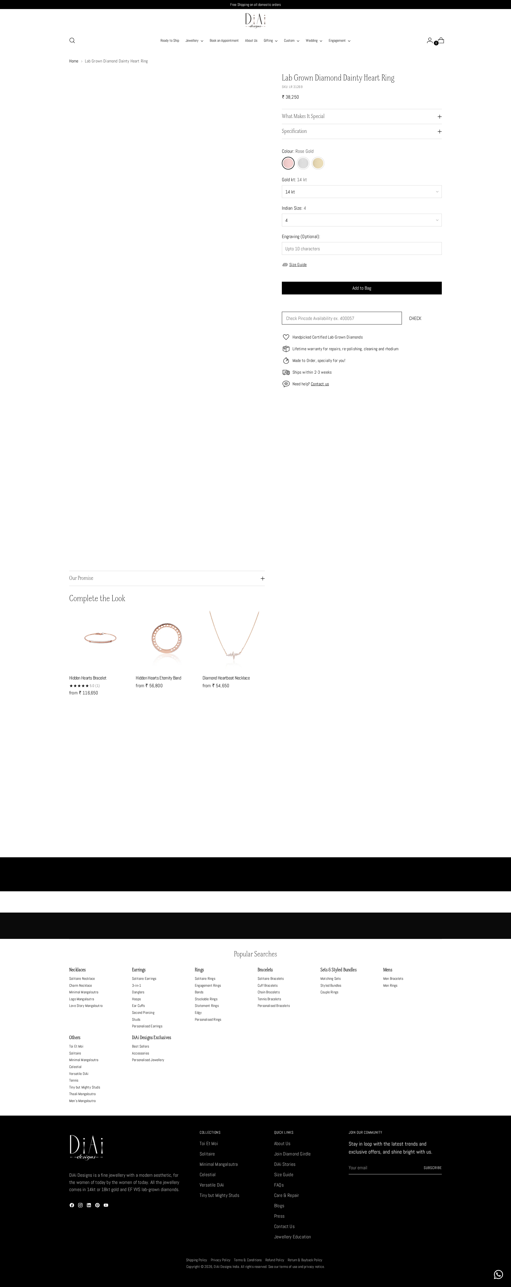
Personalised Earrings (147, 1026)
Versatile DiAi (79, 1073)
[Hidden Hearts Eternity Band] (167, 639)
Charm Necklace (80, 985)
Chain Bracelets (269, 992)
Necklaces (77, 970)
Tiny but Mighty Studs (84, 1087)
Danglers (138, 992)
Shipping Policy (196, 1260)
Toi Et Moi (76, 1046)
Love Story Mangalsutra (85, 1005)
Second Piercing (143, 1012)
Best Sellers (140, 1046)
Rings (199, 970)
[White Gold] (303, 163)
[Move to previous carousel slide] (425, 732)
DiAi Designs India (226, 1266)
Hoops (136, 999)
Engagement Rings (208, 985)
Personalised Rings (208, 1019)
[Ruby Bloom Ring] (209, 797)
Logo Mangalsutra (81, 999)
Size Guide (298, 264)
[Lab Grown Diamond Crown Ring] (302, 797)
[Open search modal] (72, 40)
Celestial (75, 1066)
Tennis (73, 1080)
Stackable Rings (206, 999)
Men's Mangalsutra (82, 1100)
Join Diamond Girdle (292, 1154)
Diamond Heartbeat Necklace (226, 678)
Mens (387, 970)
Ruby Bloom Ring (209, 852)
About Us (282, 1143)
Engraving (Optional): (301, 236)
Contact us (320, 384)
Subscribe (433, 1167)
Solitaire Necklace (82, 978)
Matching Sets (330, 978)
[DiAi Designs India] (255, 20)
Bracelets (265, 970)
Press (279, 1216)
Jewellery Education (292, 1237)
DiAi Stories (284, 1164)
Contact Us (284, 1226)
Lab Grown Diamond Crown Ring (302, 852)
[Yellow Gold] (318, 163)
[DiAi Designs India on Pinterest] (98, 1206)
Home (74, 61)
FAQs (279, 1185)
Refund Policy (274, 1260)
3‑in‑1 (136, 985)
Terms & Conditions (248, 1260)
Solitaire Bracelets (271, 978)
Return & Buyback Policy (305, 1260)
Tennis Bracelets (269, 999)
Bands (199, 992)
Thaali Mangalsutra (82, 1093)
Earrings (139, 970)
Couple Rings (329, 992)
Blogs (279, 1205)
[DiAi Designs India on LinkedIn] (89, 1206)
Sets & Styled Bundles (338, 970)
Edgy (198, 1012)
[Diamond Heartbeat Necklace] (234, 639)
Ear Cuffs (138, 1005)
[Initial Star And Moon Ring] (115, 797)
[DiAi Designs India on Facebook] (72, 1206)
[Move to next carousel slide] (437, 732)
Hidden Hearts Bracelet (87, 678)
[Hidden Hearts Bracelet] (100, 639)
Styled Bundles (330, 985)
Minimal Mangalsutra (83, 992)
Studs (136, 1019)
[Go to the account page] (427, 40)
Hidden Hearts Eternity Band (158, 678)
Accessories (140, 1053)
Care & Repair (286, 1195)
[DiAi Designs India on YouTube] (106, 1206)
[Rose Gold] (288, 163)
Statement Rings (207, 1005)
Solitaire (75, 1053)
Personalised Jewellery (148, 1059)
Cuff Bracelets (268, 985)
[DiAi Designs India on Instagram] (81, 1206)
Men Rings (390, 985)
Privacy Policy (221, 1260)
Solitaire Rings (205, 978)
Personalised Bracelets (274, 1005)
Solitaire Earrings (144, 978)
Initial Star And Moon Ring (116, 852)
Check (415, 318)
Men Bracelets (393, 978)
